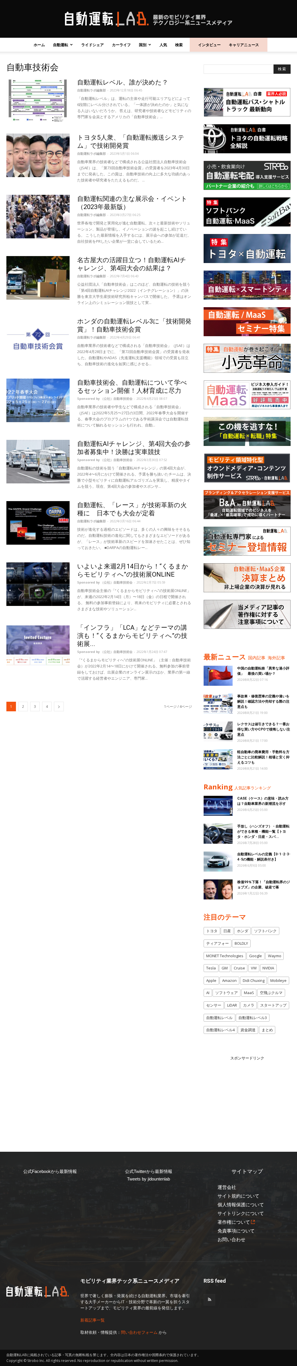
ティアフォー (217, 943)
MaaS (249, 992)
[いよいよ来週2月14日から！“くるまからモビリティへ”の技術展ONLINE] (38, 584)
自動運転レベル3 (252, 1017)
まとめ (267, 1029)
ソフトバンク (265, 930)
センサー (213, 1005)
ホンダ (242, 930)
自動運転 (60, 44)
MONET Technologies (224, 955)
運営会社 (227, 1187)
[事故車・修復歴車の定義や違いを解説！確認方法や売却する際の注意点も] (218, 704)
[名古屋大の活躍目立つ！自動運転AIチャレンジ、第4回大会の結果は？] (38, 278)
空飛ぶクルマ (271, 992)
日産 (227, 930)
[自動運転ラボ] (148, 19)
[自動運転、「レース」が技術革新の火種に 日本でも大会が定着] (38, 523)
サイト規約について (238, 1196)
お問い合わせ (231, 1239)
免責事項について (236, 1230)
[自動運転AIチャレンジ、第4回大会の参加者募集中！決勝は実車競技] (38, 461)
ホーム (39, 44)
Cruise (239, 968)
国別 (142, 44)
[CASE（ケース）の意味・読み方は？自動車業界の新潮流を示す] (218, 806)
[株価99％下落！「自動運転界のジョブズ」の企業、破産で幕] (218, 889)
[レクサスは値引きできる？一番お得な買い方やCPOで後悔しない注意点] (218, 731)
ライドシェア (92, 44)
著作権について (234, 1222)
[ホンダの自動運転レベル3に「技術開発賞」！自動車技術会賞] (38, 339)
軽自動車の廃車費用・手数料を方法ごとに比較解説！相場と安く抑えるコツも (263, 757)
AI (207, 992)
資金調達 (248, 1029)
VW (254, 968)
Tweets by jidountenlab (148, 1178)
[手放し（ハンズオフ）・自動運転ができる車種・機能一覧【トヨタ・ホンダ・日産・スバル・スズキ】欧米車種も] (218, 834)
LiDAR (232, 1005)
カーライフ (121, 44)
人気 (163, 44)
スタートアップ (273, 1005)
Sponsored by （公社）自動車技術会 (105, 398)
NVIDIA (268, 968)
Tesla (211, 968)
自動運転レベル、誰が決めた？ (122, 82)
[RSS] (209, 1300)
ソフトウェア (226, 992)
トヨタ (212, 930)
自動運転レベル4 (220, 1029)
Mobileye (278, 980)
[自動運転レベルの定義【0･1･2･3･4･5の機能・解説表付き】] (218, 862)
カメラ (248, 1005)
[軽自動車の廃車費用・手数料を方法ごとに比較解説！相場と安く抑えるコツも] (218, 759)
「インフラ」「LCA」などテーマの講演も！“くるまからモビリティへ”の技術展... (132, 635)
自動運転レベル (219, 1017)
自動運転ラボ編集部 (91, 90)
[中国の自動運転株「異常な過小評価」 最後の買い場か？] (218, 676)
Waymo (274, 955)
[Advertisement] (247, 1097)
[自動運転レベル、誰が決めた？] (38, 100)
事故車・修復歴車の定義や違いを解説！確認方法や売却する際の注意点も (263, 701)
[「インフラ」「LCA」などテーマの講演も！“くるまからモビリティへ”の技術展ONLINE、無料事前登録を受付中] (38, 645)
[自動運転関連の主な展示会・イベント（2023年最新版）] (38, 216)
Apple (211, 980)
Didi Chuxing (254, 980)
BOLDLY (241, 943)
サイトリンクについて (241, 1213)
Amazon (229, 980)
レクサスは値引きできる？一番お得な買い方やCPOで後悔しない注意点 (263, 729)
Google (255, 955)
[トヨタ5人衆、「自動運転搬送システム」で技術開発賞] (38, 155)
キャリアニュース (244, 44)
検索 (179, 44)
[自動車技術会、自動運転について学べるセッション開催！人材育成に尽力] (38, 400)
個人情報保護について (241, 1204)
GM (225, 968)
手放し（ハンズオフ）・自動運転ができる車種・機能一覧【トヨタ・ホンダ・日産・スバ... (263, 831)
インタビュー (209, 44)
